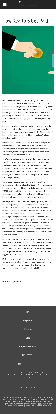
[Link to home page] (28, 4)
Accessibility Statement (18, 375)
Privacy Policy (36, 372)
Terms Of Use (17, 372)
